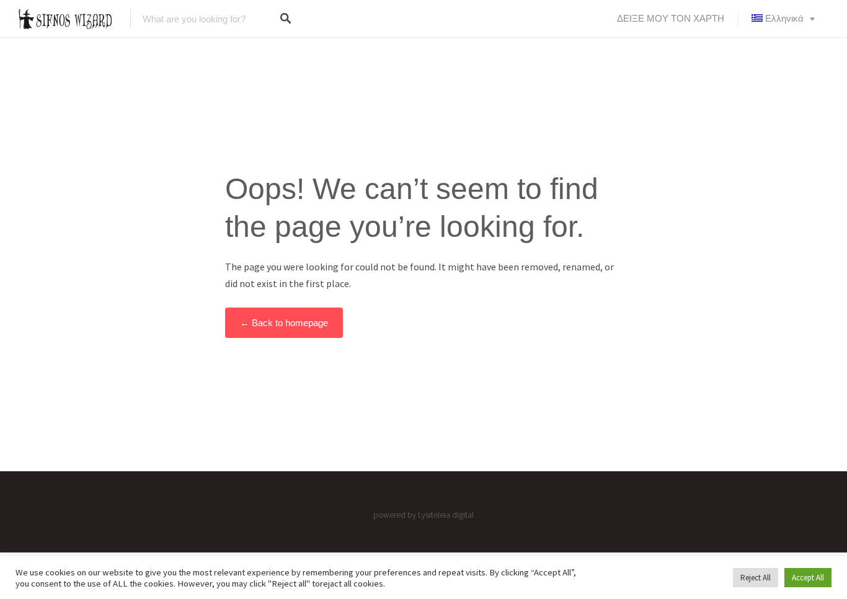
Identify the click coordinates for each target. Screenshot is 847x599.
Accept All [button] (808, 577)
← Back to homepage (284, 322)
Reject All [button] (755, 577)
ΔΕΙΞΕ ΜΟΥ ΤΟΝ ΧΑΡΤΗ (670, 18)
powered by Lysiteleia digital (423, 514)
